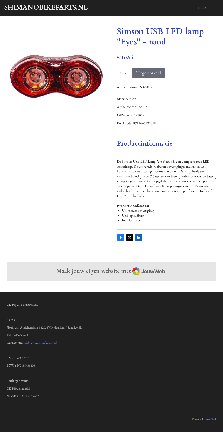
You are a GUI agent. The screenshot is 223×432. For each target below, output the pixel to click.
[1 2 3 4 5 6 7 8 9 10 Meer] (123, 73)
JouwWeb (210, 419)
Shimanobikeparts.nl (46, 7)
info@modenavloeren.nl (41, 343)
